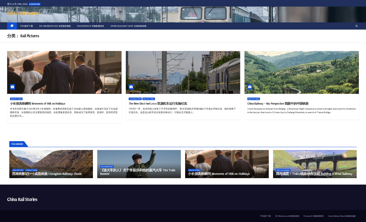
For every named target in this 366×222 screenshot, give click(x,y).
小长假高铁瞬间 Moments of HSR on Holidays (37, 103)
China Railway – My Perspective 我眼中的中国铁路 (278, 103)
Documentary (107, 166)
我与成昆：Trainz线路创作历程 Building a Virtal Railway (314, 174)
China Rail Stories (23, 13)
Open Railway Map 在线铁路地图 (128, 26)
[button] (356, 26)
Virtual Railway (283, 170)
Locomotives (135, 99)
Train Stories (31, 170)
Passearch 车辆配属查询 (90, 26)
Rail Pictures (16, 99)
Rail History (18, 170)
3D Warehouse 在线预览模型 (55, 26)
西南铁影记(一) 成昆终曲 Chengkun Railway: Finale (46, 174)
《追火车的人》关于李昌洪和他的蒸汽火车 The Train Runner (137, 172)
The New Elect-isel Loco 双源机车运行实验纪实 (158, 103)
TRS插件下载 (26, 26)
